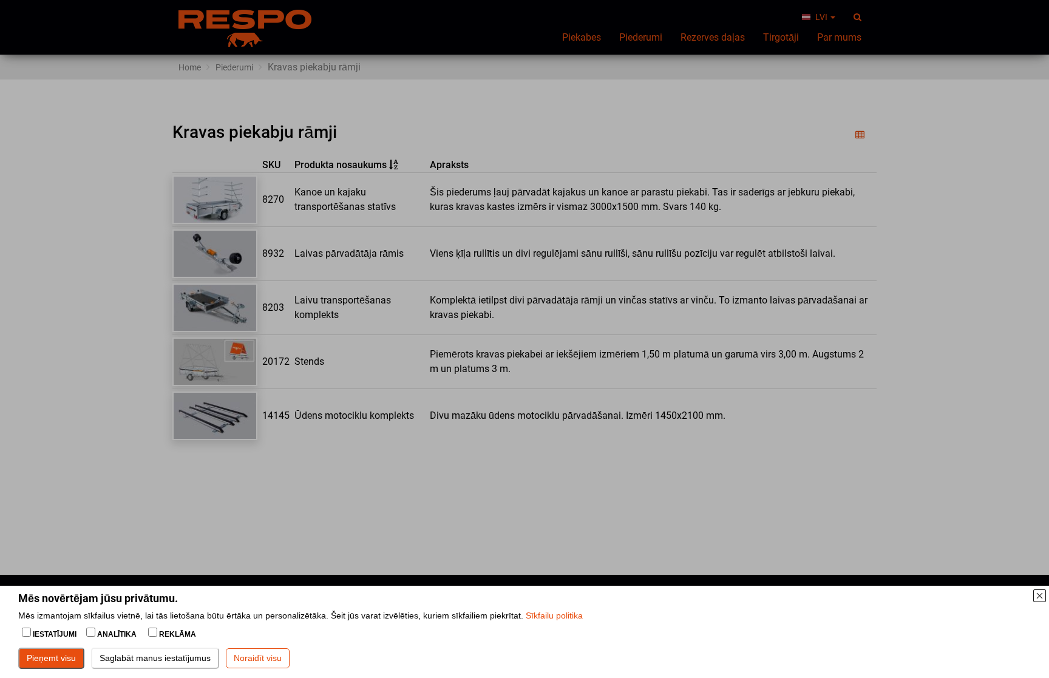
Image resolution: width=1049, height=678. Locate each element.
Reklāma (176, 634)
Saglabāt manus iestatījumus (155, 658)
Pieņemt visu (51, 658)
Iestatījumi (54, 634)
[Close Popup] (1039, 595)
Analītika (116, 634)
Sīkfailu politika (554, 615)
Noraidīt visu (258, 658)
